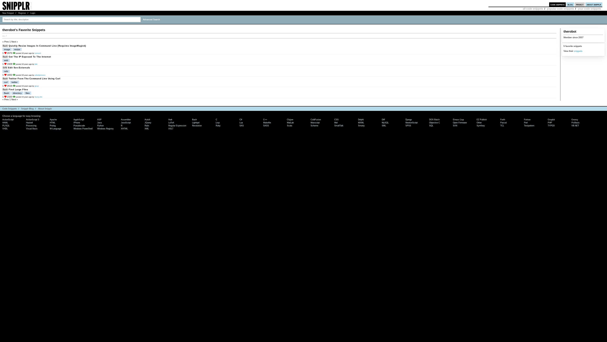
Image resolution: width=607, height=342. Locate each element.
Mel (336, 122)
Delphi (361, 119)
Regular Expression (177, 125)
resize (17, 49)
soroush (38, 53)
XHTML (124, 128)
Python (100, 125)
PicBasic (575, 122)
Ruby (218, 125)
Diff (383, 119)
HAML (5, 122)
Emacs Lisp (458, 119)
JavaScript (126, 122)
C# (240, 119)
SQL (431, 125)
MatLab (290, 122)
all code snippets (533, 8)
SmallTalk (338, 125)
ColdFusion (316, 119)
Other (479, 122)
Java (99, 122)
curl (6, 82)
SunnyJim (38, 97)
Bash (5, 45)
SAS (241, 125)
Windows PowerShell (83, 128)
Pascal (503, 122)
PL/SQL (6, 125)
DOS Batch (434, 119)
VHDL (5, 128)
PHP (550, 122)
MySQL (385, 122)
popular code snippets (560, 8)
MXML (361, 122)
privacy (579, 4)
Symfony (481, 125)
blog (570, 4)
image (7, 49)
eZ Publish (482, 119)
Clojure (290, 119)
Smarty (361, 125)
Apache (53, 119)
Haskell (29, 122)
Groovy (574, 119)
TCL (502, 125)
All (3, 36)
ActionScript (8, 119)
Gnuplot (551, 119)
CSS (336, 119)
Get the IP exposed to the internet (30, 56)
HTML (52, 122)
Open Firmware (460, 122)
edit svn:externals (19, 67)
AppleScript (79, 119)
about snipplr (594, 4)
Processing (31, 125)
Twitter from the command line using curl (34, 78)
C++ (265, 119)
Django (408, 119)
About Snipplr (45, 109)
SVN (5, 67)
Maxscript (315, 122)
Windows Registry (105, 128)
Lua (241, 122)
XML (147, 128)
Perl (526, 122)
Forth (502, 119)
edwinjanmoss (40, 75)
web (6, 60)
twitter (15, 82)
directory (17, 93)
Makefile (267, 122)
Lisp (218, 122)
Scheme (314, 125)
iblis (36, 64)
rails (6, 71)
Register (22, 13)
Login (32, 13)
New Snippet (8, 13)
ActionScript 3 (32, 119)
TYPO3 (551, 125)
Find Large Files (18, 89)
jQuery (148, 122)
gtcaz (37, 86)
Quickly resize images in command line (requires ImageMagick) (47, 45)
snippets (578, 51)
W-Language (55, 128)
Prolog (53, 125)
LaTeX (171, 122)
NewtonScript (411, 122)
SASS (266, 125)
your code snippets (589, 8)
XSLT (170, 128)
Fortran (527, 119)
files (28, 93)
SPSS (408, 125)
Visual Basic (32, 128)
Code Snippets (9, 109)
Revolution (197, 125)
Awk (170, 119)
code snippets (557, 4)
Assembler (126, 119)
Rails (147, 125)
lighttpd (195, 122)
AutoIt (147, 119)
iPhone (77, 122)
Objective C (434, 122)
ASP (99, 119)
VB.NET (575, 125)
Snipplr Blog (27, 109)
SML (384, 125)
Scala (289, 125)
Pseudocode (79, 125)
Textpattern (529, 125)
